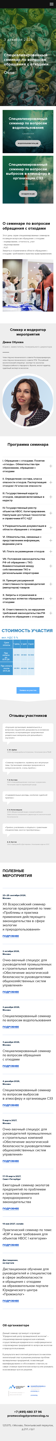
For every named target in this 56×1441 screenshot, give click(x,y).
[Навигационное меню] (51, 4)
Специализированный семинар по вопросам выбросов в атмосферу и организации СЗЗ (28, 1226)
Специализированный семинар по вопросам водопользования (28, 1178)
